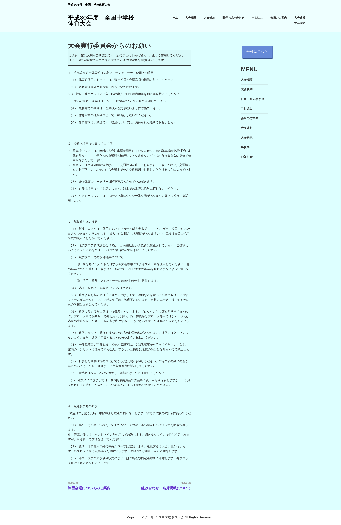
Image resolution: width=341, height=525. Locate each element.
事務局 (245, 147)
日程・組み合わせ (233, 17)
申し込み (257, 17)
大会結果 (299, 23)
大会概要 (190, 17)
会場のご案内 (278, 17)
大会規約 (209, 17)
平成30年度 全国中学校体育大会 (101, 20)
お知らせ (247, 157)
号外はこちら (257, 51)
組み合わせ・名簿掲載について (166, 486)
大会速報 (299, 17)
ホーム (174, 17)
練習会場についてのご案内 (89, 486)
